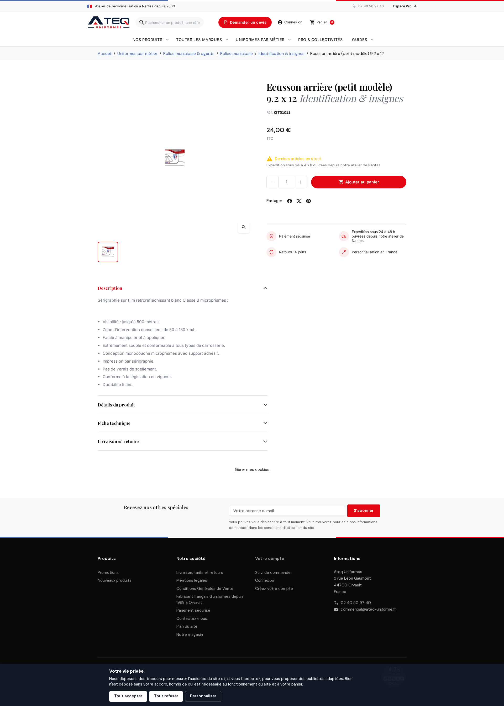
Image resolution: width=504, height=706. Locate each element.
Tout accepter (128, 696)
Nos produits (147, 39)
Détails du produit (116, 405)
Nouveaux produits (115, 580)
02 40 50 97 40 (356, 602)
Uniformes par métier (260, 39)
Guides (359, 39)
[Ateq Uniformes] (108, 22)
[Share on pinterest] (308, 201)
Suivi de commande (273, 572)
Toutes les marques (199, 39)
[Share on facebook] (289, 201)
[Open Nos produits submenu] (167, 40)
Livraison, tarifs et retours (199, 572)
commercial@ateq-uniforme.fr (368, 609)
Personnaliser (203, 696)
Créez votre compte (274, 588)
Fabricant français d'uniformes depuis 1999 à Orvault (210, 599)
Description (110, 288)
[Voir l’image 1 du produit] (108, 252)
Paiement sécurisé (193, 610)
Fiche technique (114, 423)
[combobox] (169, 22)
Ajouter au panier (359, 182)
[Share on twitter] (299, 201)
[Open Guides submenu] (372, 40)
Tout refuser (166, 696)
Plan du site (186, 626)
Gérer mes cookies (252, 469)
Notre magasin (189, 634)
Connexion (264, 580)
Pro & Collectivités (320, 39)
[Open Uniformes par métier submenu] (289, 40)
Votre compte (269, 558)
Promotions (108, 572)
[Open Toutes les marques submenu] (227, 40)
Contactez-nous (191, 618)
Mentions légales (191, 580)
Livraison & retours (118, 441)
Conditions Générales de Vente (204, 588)
